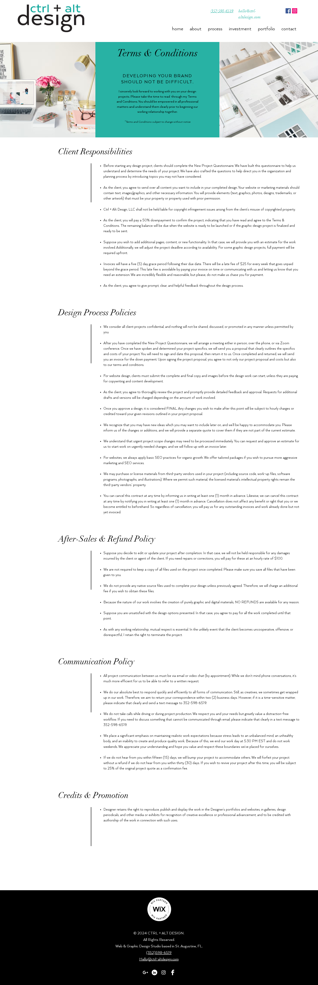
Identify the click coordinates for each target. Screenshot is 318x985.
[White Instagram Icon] (163, 972)
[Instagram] (294, 10)
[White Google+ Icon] (145, 972)
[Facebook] (288, 10)
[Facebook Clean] (172, 972)
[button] (195, 28)
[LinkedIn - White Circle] (154, 972)
